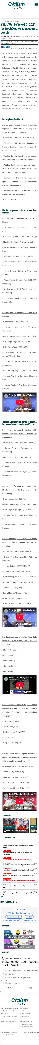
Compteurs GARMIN (14, 917)
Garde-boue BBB (29, 921)
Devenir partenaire (25, 1013)
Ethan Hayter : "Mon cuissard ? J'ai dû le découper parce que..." (20, 874)
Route (10, 21)
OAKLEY (29, 917)
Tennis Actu (23, 1019)
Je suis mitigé (10, 974)
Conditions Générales (26, 1024)
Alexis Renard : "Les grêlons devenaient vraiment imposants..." (20, 879)
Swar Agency (34, 1032)
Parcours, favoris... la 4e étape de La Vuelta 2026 (20, 858)
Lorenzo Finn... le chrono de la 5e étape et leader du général (20, 864)
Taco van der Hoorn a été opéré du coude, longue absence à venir (20, 886)
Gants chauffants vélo (11, 921)
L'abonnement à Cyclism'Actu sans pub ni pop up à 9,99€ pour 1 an (20, 893)
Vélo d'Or (16, 21)
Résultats (9, 987)
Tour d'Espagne (19, 909)
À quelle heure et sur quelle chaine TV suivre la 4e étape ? (20, 869)
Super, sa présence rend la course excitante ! (21, 971)
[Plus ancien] (2, 896)
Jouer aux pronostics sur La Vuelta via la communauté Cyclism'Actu (20, 852)
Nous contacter (24, 1016)
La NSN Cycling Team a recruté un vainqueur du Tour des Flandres (20, 845)
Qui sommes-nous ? (26, 1021)
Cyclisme (3, 21)
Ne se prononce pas (12, 983)
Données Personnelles (26, 1027)
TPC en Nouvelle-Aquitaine (19, 913)
